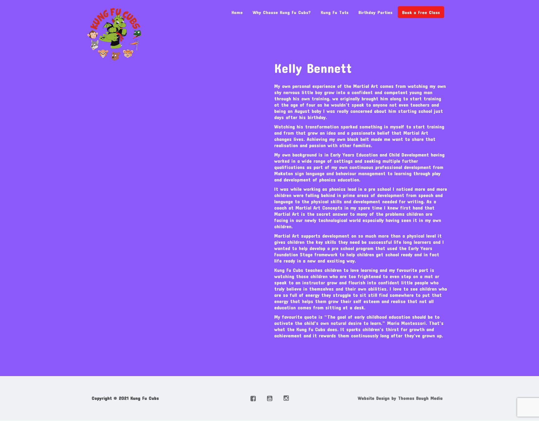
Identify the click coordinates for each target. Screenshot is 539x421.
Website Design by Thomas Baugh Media (400, 398)
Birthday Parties (375, 12)
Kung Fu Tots (334, 12)
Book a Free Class (421, 12)
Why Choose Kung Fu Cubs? (282, 12)
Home (237, 12)
